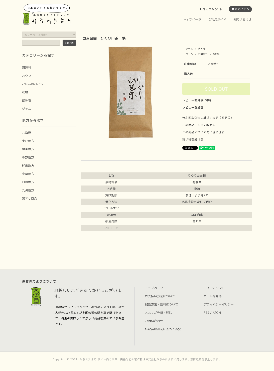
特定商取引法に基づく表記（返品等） (207, 118)
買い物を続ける (192, 139)
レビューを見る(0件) (196, 100)
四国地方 (203, 54)
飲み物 (201, 48)
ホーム (189, 48)
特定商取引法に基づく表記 (163, 329)
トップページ (192, 19)
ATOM (217, 313)
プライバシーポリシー (219, 304)
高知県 (216, 54)
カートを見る (213, 296)
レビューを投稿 (192, 107)
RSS (206, 313)
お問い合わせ (242, 19)
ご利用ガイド (217, 19)
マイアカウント (213, 9)
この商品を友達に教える (198, 125)
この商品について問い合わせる (203, 132)
